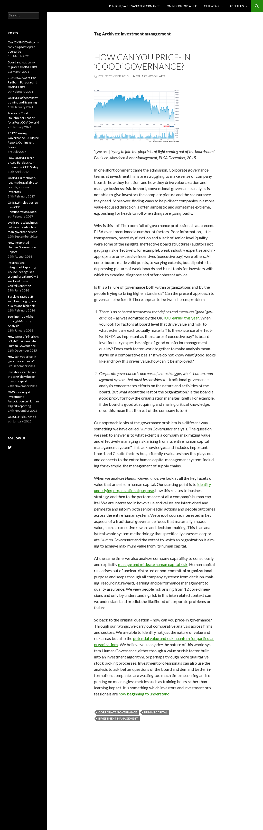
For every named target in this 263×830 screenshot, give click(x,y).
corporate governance (117, 712)
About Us (237, 6)
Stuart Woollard (150, 76)
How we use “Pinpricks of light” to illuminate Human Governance (23, 341)
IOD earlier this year (181, 317)
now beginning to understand (144, 693)
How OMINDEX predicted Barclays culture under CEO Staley (23, 162)
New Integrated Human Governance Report (22, 247)
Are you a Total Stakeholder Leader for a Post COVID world (23, 117)
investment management (118, 718)
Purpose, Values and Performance (134, 6)
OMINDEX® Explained (182, 6)
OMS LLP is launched (22, 417)
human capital (155, 712)
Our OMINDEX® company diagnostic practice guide (23, 46)
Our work (211, 6)
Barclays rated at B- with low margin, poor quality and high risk (22, 301)
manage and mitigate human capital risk (152, 564)
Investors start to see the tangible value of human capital (22, 376)
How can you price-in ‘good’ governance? (142, 61)
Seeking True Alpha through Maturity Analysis (21, 321)
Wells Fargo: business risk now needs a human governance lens (23, 227)
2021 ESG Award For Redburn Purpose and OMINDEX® (22, 82)
